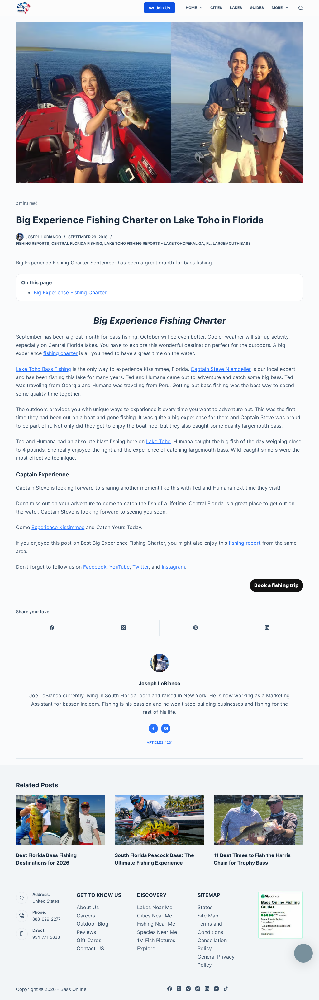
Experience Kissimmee (57, 527)
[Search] (300, 8)
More (277, 7)
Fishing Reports (32, 243)
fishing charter (60, 353)
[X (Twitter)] (124, 628)
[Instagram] (188, 988)
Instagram (173, 567)
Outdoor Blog (92, 924)
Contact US (90, 948)
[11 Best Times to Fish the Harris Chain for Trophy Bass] (258, 820)
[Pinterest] (195, 628)
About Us (88, 907)
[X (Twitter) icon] (165, 728)
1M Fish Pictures (156, 940)
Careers (86, 915)
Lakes (236, 7)
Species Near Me (157, 932)
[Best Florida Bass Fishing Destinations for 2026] (60, 820)
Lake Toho (158, 441)
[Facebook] (52, 628)
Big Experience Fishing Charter (70, 292)
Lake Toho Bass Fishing (43, 369)
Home (191, 7)
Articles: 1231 (160, 742)
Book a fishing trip (276, 585)
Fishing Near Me (156, 924)
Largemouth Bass (232, 243)
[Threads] (197, 988)
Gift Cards (89, 940)
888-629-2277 (46, 919)
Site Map (208, 915)
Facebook (95, 567)
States (205, 907)
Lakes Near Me (154, 907)
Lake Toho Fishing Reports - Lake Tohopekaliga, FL (157, 243)
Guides (257, 7)
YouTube (119, 567)
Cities (216, 7)
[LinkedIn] (267, 628)
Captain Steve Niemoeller (221, 369)
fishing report (245, 543)
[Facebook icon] (153, 728)
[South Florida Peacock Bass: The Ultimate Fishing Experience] (159, 820)
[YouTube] (216, 988)
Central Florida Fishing (76, 243)
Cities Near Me (154, 915)
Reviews (86, 932)
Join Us (163, 7)
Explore (146, 948)
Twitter (140, 567)
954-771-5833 (46, 937)
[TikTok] (225, 988)
